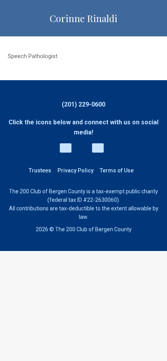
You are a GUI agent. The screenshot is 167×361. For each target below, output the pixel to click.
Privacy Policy (75, 170)
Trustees (40, 170)
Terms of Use (117, 170)
